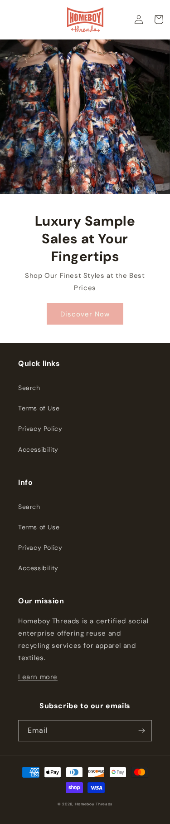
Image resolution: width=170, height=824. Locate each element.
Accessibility (38, 449)
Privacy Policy (40, 428)
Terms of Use (38, 408)
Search (29, 388)
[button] (159, 20)
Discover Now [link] (85, 314)
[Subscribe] (141, 730)
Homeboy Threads (94, 804)
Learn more (38, 676)
